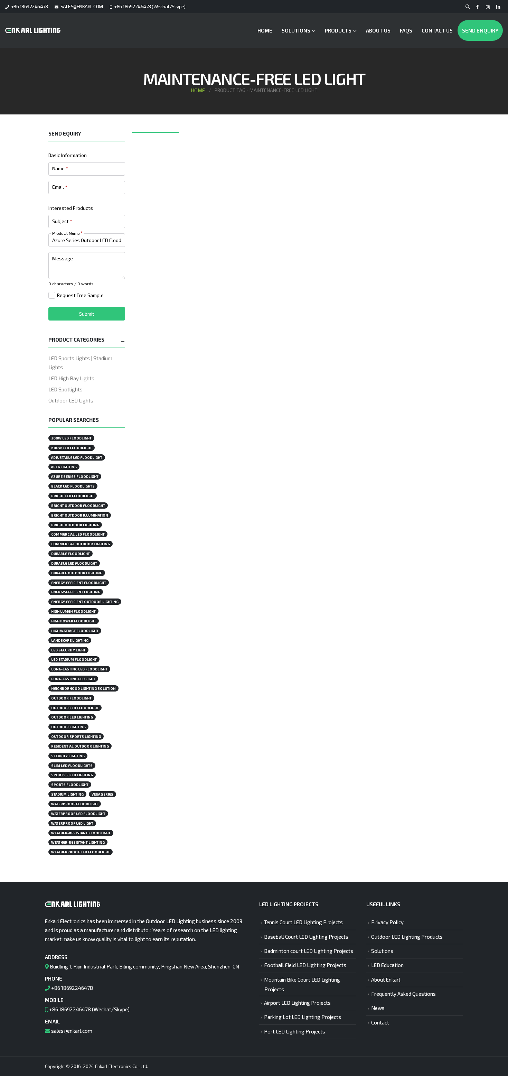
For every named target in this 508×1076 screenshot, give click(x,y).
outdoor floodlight (71, 698)
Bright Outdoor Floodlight (78, 505)
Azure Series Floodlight (74, 476)
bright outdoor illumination (79, 515)
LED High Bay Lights (71, 378)
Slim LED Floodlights (72, 765)
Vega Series (102, 794)
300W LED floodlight (71, 438)
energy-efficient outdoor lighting (85, 602)
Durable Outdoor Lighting (76, 573)
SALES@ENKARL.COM (81, 6)
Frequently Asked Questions (403, 994)
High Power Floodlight (73, 621)
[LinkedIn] (498, 7)
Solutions (296, 30)
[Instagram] (487, 7)
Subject (62, 221)
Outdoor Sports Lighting (76, 736)
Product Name (67, 232)
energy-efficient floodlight (78, 583)
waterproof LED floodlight (78, 813)
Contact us (437, 30)
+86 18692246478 (29, 6)
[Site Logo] (32, 30)
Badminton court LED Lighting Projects (308, 951)
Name (60, 168)
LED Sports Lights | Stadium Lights (80, 362)
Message (62, 258)
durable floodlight (70, 553)
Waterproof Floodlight (74, 804)
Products (338, 30)
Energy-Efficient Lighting (75, 592)
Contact (380, 1022)
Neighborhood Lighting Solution (83, 688)
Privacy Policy (387, 922)
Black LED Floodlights (73, 486)
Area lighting (64, 467)
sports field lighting (72, 775)
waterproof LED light (72, 823)
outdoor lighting (68, 727)
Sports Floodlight (69, 784)
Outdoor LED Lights (70, 400)
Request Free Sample (80, 295)
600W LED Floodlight (71, 448)
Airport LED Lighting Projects (297, 1003)
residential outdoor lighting (80, 746)
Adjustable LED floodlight (76, 457)
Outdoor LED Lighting (72, 717)
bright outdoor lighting (75, 525)
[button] (467, 6)
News (378, 1008)
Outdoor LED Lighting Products (407, 937)
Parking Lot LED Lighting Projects (302, 1017)
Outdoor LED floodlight (75, 708)
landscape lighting (69, 640)
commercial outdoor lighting (80, 544)
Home (264, 30)
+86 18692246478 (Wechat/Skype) (149, 6)
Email (59, 187)
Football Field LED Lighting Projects (305, 965)
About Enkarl (385, 979)
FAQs (406, 30)
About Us (378, 30)
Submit (86, 314)
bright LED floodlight (72, 496)
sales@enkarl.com (71, 1031)
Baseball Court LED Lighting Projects (306, 937)
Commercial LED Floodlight (78, 534)
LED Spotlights (65, 389)
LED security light (68, 650)
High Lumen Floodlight (73, 611)
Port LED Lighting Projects (294, 1031)
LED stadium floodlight (74, 659)
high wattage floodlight (74, 631)
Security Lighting (68, 756)
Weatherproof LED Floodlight (80, 852)
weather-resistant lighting (78, 842)
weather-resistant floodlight (81, 833)
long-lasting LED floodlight (79, 669)
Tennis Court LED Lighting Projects (303, 922)
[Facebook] (477, 7)
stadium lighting (67, 794)
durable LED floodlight (74, 563)
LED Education (387, 965)
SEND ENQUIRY (480, 30)
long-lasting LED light (73, 679)
